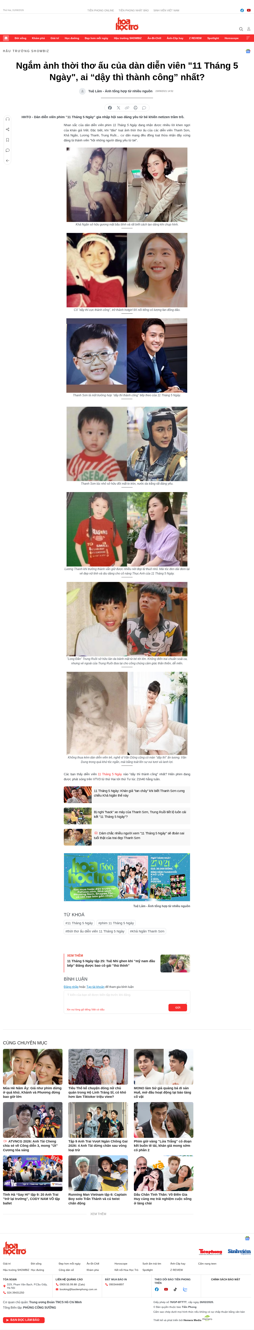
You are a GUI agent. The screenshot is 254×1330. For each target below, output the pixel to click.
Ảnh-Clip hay (175, 38)
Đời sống (20, 38)
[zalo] (187, 1289)
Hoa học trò (14, 1248)
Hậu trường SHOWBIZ (128, 38)
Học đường (72, 38)
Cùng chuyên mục (25, 1042)
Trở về (7, 160)
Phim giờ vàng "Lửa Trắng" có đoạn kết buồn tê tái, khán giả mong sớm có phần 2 (163, 1145)
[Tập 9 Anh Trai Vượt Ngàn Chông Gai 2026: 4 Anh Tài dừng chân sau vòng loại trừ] (98, 1120)
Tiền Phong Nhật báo (134, 10)
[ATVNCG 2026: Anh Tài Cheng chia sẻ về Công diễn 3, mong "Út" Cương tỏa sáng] (32, 1120)
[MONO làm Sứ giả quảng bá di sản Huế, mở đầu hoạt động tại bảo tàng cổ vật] (163, 1067)
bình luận (144, 108)
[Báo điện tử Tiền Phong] (210, 1252)
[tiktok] (177, 1289)
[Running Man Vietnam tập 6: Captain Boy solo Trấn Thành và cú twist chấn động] (98, 1173)
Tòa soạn (10, 1279)
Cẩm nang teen (207, 1263)
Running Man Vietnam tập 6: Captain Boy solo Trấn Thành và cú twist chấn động (97, 1199)
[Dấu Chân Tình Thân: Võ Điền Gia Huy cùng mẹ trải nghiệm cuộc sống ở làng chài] (163, 1173)
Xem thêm (248, 38)
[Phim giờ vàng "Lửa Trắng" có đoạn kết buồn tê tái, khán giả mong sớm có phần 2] (163, 1120)
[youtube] (249, 10)
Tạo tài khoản (95, 986)
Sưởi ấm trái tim (151, 1263)
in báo (135, 108)
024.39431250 (15, 1292)
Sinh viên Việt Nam (166, 10)
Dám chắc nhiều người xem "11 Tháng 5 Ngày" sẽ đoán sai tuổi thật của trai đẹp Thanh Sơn (139, 835)
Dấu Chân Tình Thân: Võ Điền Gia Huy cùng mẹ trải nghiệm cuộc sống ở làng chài (163, 1199)
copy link (127, 108)
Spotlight (213, 38)
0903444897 (116, 1284)
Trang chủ (6, 38)
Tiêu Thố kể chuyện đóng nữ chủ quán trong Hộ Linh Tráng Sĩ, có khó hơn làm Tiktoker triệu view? (97, 1092)
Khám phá (38, 38)
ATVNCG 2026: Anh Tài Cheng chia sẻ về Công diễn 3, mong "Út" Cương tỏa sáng (30, 1145)
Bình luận (7, 150)
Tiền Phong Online (100, 10)
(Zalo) (81, 1284)
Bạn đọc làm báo (24, 1319)
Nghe (7, 119)
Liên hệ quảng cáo (69, 1279)
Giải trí (55, 38)
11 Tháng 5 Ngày (110, 774)
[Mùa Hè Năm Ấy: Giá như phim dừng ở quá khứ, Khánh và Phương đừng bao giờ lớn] (32, 1067)
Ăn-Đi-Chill (154, 38)
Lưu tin (7, 140)
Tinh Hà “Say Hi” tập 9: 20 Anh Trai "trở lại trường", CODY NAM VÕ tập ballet (31, 1199)
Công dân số (66, 1269)
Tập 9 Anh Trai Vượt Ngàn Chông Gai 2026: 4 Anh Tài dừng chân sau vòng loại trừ (98, 1145)
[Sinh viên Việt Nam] (239, 1252)
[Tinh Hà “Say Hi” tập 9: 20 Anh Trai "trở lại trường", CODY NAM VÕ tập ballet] (32, 1173)
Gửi (177, 1007)
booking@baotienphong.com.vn (78, 1289)
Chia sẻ (7, 129)
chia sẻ (110, 108)
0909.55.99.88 (68, 1284)
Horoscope (232, 38)
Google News (248, 51)
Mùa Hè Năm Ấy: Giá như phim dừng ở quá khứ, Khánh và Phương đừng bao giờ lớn (32, 1092)
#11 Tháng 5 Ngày (79, 923)
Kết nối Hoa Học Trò (126, 1269)
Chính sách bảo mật (225, 1279)
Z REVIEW (195, 38)
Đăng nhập (71, 986)
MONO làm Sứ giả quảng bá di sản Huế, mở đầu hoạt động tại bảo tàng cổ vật (162, 1092)
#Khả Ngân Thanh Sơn (147, 931)
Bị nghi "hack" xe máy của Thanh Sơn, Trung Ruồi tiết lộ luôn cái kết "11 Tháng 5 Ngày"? (140, 814)
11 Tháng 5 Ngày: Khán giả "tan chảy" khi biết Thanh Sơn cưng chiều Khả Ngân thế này (139, 793)
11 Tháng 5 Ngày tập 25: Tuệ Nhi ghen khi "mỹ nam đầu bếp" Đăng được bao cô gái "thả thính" (111, 963)
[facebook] (242, 10)
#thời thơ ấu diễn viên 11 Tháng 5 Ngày (94, 931)
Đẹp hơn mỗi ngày (96, 38)
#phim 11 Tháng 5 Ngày (116, 923)
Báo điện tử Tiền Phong (127, 24)
